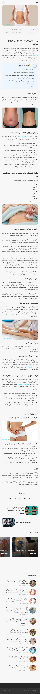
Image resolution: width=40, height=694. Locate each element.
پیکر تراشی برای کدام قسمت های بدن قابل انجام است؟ (19, 75)
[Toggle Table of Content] (34, 66)
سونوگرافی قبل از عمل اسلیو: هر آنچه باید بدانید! (16, 582)
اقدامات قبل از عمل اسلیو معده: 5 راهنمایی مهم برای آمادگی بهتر (17, 649)
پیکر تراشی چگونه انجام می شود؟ (25, 78)
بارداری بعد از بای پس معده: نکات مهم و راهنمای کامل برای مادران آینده (16, 600)
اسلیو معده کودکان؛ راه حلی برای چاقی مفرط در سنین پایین (17, 640)
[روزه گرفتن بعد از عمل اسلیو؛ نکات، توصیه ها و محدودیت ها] (32, 668)
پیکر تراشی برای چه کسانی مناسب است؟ (23, 72)
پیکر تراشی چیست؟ (29, 69)
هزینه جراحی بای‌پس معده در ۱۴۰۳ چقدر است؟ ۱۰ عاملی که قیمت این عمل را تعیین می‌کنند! (17, 609)
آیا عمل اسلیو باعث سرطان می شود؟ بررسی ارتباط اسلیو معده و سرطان (16, 591)
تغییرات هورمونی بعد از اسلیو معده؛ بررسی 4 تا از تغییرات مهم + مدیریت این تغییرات (16, 621)
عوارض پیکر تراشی (29, 84)
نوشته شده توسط (12, 33)
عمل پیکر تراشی (24, 136)
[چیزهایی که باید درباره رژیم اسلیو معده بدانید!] (32, 659)
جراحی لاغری (15, 29)
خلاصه (32, 87)
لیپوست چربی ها (32, 367)
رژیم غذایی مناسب (24, 384)
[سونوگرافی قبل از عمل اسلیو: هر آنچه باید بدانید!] (32, 583)
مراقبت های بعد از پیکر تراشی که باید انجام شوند (21, 81)
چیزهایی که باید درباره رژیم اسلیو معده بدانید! (17, 657)
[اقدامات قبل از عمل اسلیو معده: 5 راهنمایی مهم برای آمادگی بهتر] (32, 650)
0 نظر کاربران (31, 33)
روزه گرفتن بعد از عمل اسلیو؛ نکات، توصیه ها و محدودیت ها (17, 666)
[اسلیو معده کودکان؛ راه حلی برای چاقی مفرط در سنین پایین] (32, 641)
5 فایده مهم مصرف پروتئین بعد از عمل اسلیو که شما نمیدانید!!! (17, 631)
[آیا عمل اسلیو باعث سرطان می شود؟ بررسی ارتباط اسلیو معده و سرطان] (32, 592)
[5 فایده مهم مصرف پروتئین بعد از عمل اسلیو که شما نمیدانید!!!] (32, 632)
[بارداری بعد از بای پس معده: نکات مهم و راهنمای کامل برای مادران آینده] (32, 601)
